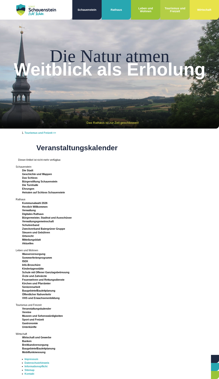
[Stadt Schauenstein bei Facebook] (112, 359)
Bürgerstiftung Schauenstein (39, 181)
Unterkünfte (29, 327)
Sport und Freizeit (33, 319)
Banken (27, 341)
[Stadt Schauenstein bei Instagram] (116, 359)
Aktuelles (28, 243)
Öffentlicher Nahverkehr (36, 294)
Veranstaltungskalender (36, 308)
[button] (87, 10)
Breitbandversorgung (35, 344)
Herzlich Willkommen (35, 206)
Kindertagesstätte (33, 268)
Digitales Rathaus (33, 214)
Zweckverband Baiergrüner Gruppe (43, 228)
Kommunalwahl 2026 (34, 203)
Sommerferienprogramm (37, 257)
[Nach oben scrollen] (203, 360)
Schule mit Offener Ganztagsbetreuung (45, 272)
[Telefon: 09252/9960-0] (215, 367)
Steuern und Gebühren (36, 232)
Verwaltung (29, 210)
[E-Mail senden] (215, 375)
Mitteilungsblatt (31, 239)
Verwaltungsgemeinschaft (38, 221)
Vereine (26, 312)
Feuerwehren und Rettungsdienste (43, 279)
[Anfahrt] (215, 358)
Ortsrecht (28, 236)
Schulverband (30, 225)
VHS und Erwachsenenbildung (41, 298)
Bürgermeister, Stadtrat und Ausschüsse (47, 217)
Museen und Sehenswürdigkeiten (42, 316)
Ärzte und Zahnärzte (34, 276)
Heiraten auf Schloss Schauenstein (43, 192)
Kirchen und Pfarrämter (36, 283)
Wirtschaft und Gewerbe (36, 337)
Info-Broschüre (31, 265)
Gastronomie (30, 323)
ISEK (25, 261)
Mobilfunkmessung (34, 352)
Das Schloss (30, 177)
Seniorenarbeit (31, 287)
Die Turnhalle (30, 185)
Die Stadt (27, 170)
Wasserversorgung (33, 254)
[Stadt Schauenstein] (36, 10)
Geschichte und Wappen (37, 174)
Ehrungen (28, 188)
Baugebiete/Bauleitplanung (38, 290)
